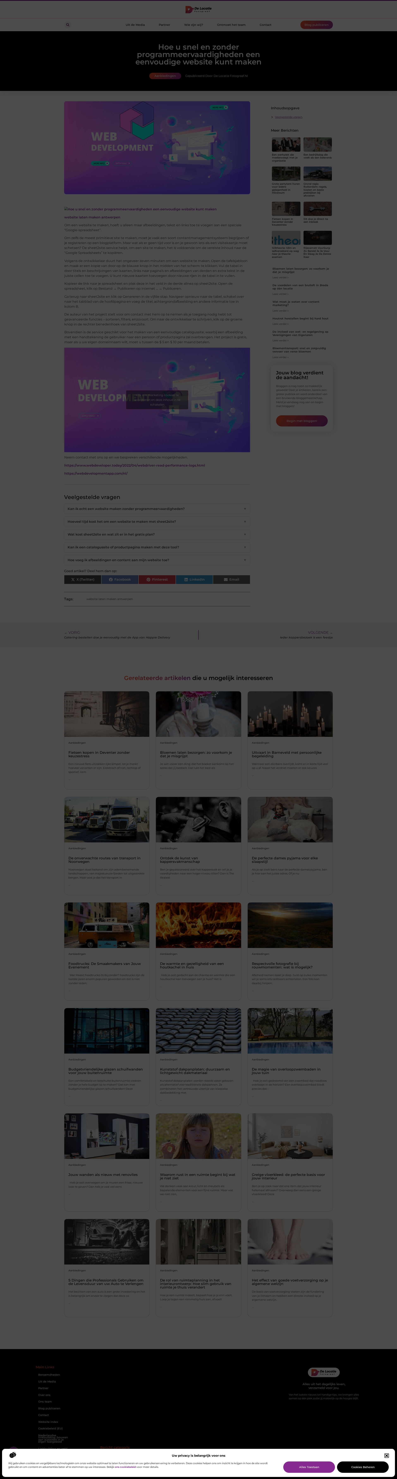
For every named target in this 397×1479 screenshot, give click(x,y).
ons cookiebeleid (125, 1466)
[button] (387, 1456)
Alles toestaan (309, 1467)
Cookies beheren (363, 1467)
